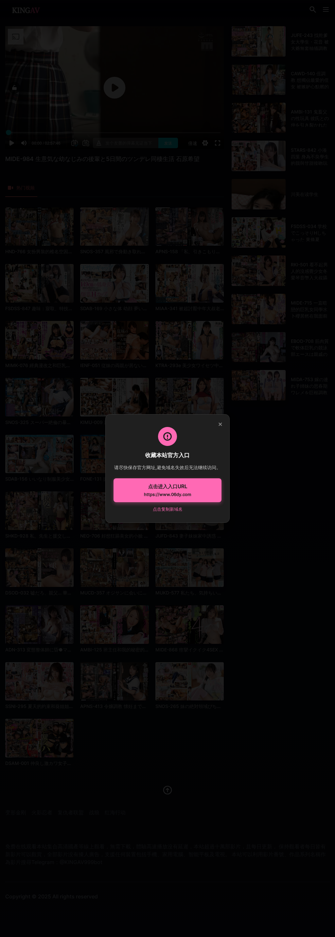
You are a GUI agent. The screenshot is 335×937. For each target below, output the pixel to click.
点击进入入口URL (167, 490)
